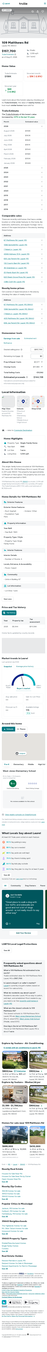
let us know (19, 1329)
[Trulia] (4, 1302)
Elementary (19, 764)
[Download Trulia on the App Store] (15, 1302)
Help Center (7, 1336)
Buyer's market (23, 688)
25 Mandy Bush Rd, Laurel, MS (16, 272)
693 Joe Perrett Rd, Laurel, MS (16, 259)
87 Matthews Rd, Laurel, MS (15, 240)
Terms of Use (25, 1312)
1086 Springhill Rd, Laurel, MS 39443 (18, 309)
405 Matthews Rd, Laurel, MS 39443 (19, 318)
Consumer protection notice (36, 1293)
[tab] (9, 612)
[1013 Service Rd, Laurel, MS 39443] (15, 1135)
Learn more (19, 879)
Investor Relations (14, 1312)
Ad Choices (19, 1314)
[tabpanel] (23, 366)
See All (8, 875)
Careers (40, 1311)
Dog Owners (30, 886)
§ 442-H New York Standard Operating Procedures (17, 1290)
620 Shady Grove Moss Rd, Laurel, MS (19, 277)
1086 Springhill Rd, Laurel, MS (15, 245)
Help (3, 1314)
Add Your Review (23, 933)
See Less (9, 599)
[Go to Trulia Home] (23, 3)
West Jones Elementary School (28, 1016)
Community (16, 886)
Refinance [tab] (8, 343)
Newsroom (5, 1312)
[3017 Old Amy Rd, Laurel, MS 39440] (15, 1094)
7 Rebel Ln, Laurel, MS (12, 249)
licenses (20, 1285)
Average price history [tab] (25, 666)
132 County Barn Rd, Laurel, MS (16, 263)
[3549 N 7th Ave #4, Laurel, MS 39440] (15, 1060)
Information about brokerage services (16, 1293)
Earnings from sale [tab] (12, 338)
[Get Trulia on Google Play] (31, 1302)
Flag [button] (38, 924)
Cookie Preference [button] (29, 1314)
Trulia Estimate (12, 114)
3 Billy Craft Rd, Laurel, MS (14, 282)
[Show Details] (41, 126)
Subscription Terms (36, 1312)
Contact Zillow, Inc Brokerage (12, 1297)
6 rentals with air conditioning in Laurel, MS (22, 1048)
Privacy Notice (10, 1314)
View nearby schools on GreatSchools (20, 815)
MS (9, 1164)
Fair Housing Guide (31, 1311)
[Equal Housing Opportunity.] (28, 1335)
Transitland (30, 1273)
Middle (31, 764)
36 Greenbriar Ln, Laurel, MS (15, 268)
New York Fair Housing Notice (10, 1292)
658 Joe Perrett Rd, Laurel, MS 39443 (19, 323)
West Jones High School (30, 1019)
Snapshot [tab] (8, 666)
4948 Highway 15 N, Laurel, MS (16, 254)
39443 (25, 482)
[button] (45, 3)
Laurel (6, 986)
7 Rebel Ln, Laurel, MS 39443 (15, 314)
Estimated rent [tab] (30, 338)
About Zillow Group (18, 1311)
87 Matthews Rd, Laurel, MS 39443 (18, 304)
